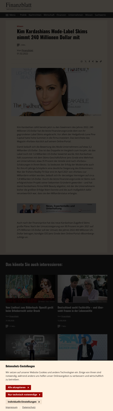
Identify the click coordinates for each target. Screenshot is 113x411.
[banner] (56, 205)
